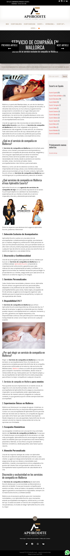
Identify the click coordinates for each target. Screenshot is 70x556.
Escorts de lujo (53, 153)
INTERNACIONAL (49, 24)
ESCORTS (40, 24)
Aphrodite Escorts (21, 264)
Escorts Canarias (53, 111)
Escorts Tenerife (53, 121)
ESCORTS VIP (60, 24)
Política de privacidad (33, 538)
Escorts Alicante (53, 114)
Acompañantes (12, 67)
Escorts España (53, 92)
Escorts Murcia (53, 124)
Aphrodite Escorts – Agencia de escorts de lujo (40, 552)
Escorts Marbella (53, 130)
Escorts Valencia (53, 118)
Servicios (22, 67)
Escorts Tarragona (54, 105)
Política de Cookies (45, 538)
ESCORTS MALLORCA (16, 24)
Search (65, 76)
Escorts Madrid (53, 102)
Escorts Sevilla (53, 108)
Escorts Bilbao (53, 127)
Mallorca (16, 368)
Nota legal (23, 538)
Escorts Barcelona (54, 99)
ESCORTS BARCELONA (29, 24)
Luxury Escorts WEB (37, 554)
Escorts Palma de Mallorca (56, 95)
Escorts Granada (53, 133)
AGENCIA (33, 28)
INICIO (7, 24)
